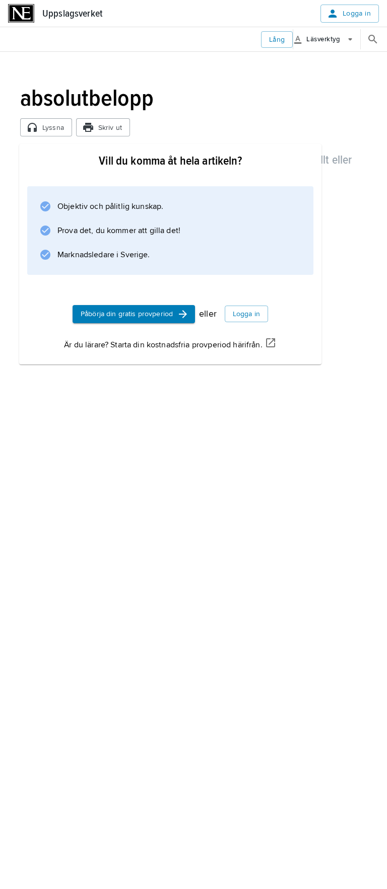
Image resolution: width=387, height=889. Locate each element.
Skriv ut (110, 127)
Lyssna (53, 127)
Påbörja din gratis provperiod (127, 314)
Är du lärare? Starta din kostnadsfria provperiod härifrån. (163, 345)
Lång (277, 39)
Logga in (357, 13)
